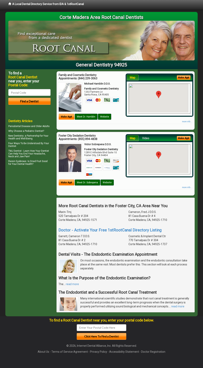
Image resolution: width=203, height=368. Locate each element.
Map (132, 77)
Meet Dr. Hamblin (86, 116)
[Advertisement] (28, 201)
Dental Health (24, 164)
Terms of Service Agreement (69, 351)
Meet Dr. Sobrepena (87, 182)
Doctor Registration (153, 351)
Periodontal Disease (19, 126)
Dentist (12, 146)
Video (145, 138)
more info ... (187, 121)
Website (104, 116)
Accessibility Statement (124, 351)
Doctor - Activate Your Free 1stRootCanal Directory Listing (110, 230)
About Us (43, 351)
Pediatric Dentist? (34, 131)
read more (72, 284)
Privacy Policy (98, 351)
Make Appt (66, 116)
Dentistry (19, 135)
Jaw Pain (24, 156)
